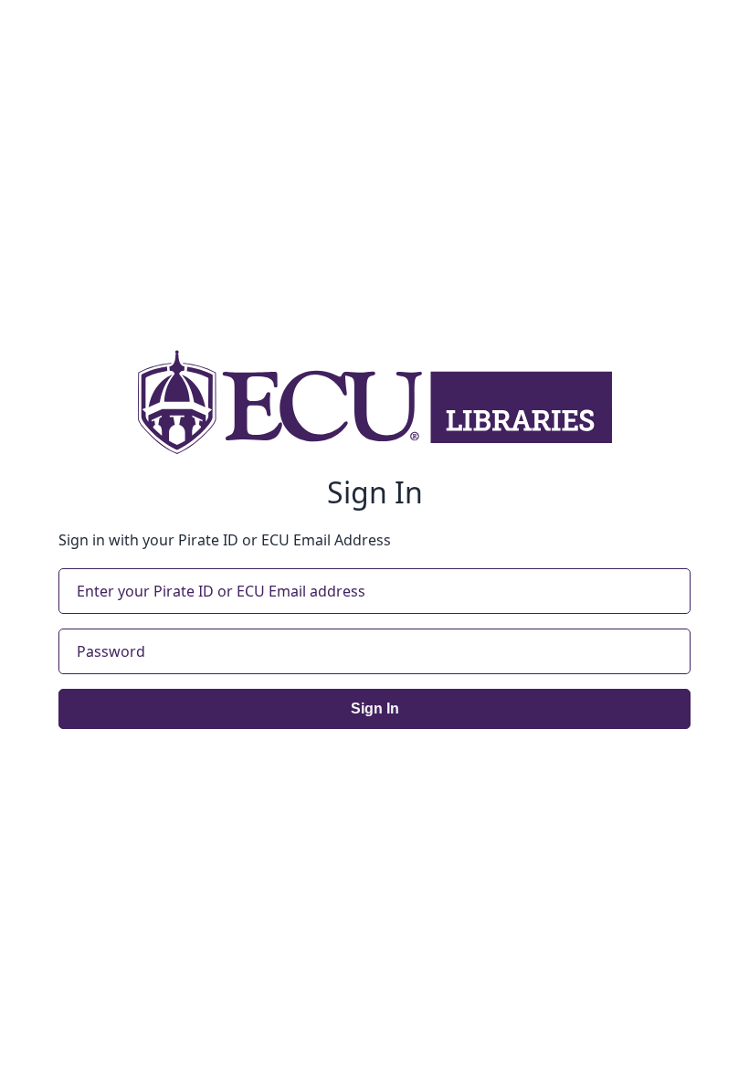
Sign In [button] (375, 708)
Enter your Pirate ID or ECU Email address (221, 591)
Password (111, 651)
